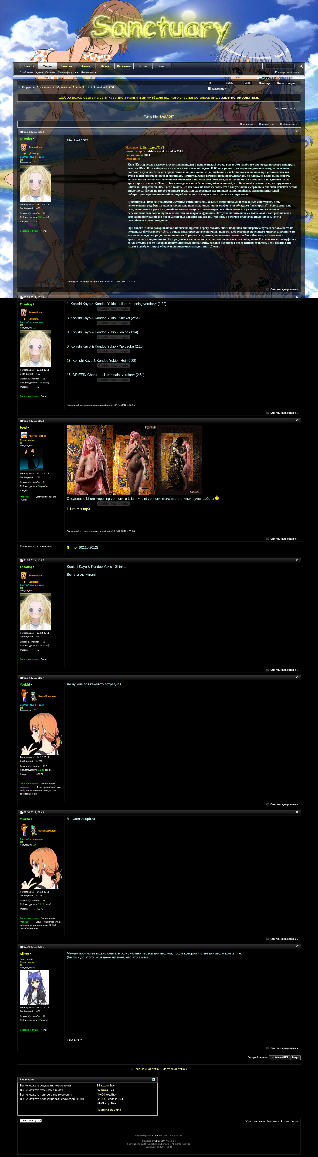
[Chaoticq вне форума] (35, 183)
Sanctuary (273, 1121)
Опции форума (67, 72)
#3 (297, 420)
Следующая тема (173, 1069)
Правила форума (109, 1110)
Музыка (61, 87)
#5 (297, 677)
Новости (28, 66)
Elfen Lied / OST (163, 116)
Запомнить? (218, 88)
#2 (297, 297)
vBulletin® (160, 1141)
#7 (297, 946)
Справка (50, 72)
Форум (47, 66)
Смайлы (102, 1090)
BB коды (103, 1085)
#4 (297, 559)
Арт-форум (44, 87)
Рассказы (124, 66)
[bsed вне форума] (31, 459)
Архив (285, 1121)
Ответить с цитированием (284, 289)
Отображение (287, 124)
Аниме (85, 66)
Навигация (87, 72)
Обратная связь (255, 1121)
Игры (143, 66)
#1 (297, 131)
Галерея (66, 66)
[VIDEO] (102, 1099)
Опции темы (246, 124)
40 (37, 221)
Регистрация (286, 83)
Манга (105, 66)
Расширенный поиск (287, 72)
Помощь (264, 83)
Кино (162, 66)
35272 (39, 774)
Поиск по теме (266, 124)
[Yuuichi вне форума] (41, 734)
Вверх (295, 1057)
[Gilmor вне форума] (34, 987)
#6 (297, 812)
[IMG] (101, 1094)
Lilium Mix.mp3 (78, 509)
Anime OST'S (81, 87)
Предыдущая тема (146, 1069)
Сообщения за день (31, 72)
